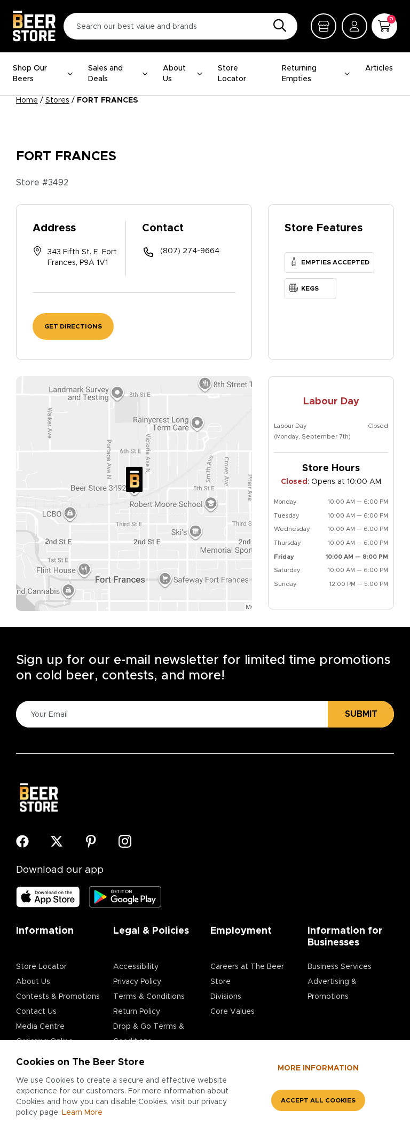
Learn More (82, 1112)
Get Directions (73, 326)
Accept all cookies (318, 1100)
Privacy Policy (137, 982)
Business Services (340, 967)
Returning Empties (299, 74)
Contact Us (36, 1011)
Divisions (225, 996)
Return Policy (136, 1011)
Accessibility (136, 967)
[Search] (277, 26)
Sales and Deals (105, 74)
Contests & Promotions (58, 996)
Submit (361, 714)
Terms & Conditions (149, 996)
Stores (57, 100)
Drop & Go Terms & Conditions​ (148, 1034)
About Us (174, 74)
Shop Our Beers (30, 74)
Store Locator (232, 74)
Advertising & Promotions (332, 989)
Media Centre (40, 1026)
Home (27, 100)
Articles (379, 68)
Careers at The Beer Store (247, 974)
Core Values (232, 1011)
